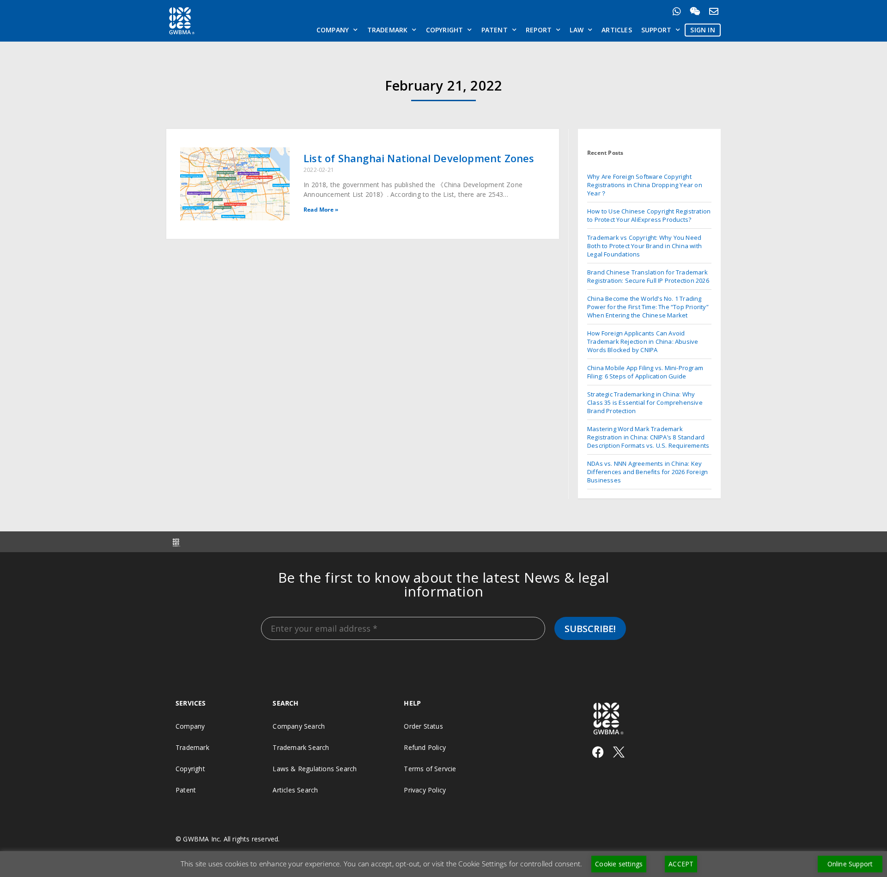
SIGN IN (702, 29)
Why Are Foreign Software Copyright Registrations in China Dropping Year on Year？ (644, 184)
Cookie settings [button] (619, 863)
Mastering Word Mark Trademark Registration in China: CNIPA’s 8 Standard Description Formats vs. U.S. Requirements (648, 437)
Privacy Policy (425, 790)
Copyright (444, 29)
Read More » (321, 209)
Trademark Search (301, 747)
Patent (494, 29)
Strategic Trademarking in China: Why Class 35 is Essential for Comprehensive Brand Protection (645, 402)
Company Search (299, 726)
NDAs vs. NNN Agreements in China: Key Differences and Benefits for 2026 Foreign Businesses (647, 471)
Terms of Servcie (430, 768)
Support (656, 29)
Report (539, 29)
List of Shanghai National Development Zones (419, 158)
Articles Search (295, 790)
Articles (616, 29)
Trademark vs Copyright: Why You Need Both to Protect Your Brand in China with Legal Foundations (644, 245)
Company (332, 29)
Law (576, 29)
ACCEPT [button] (680, 863)
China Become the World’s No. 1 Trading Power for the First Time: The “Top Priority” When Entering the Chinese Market (648, 306)
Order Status (423, 726)
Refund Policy (425, 747)
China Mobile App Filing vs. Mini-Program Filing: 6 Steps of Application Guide (645, 372)
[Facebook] (598, 752)
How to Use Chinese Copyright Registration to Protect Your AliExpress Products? (649, 215)
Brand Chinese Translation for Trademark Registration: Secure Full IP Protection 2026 (648, 276)
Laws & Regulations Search (315, 768)
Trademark (387, 29)
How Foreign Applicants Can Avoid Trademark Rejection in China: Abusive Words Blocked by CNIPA (642, 341)
